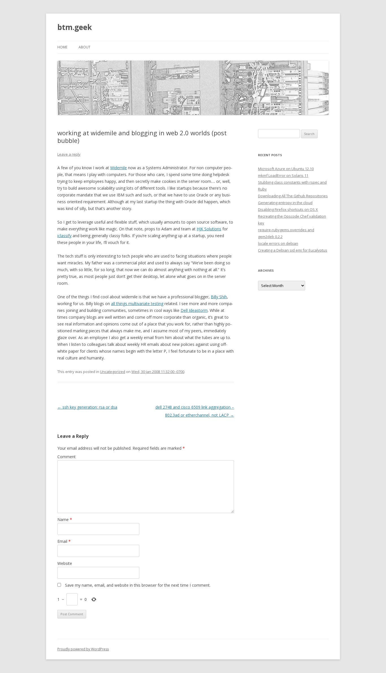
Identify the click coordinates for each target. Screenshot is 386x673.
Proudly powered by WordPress (83, 649)
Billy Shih (219, 296)
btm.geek (74, 27)
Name (64, 519)
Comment (66, 456)
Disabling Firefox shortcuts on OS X (288, 209)
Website (64, 563)
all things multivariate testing (137, 303)
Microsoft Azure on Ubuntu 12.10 (286, 168)
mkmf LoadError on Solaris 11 (283, 175)
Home (62, 47)
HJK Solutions (209, 229)
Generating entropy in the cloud (285, 202)
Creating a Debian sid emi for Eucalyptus (292, 250)
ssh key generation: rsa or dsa (87, 407)
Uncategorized (112, 371)
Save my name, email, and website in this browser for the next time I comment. (138, 585)
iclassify (64, 235)
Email (64, 541)
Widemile (118, 167)
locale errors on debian (278, 243)
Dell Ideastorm (194, 310)
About (84, 47)
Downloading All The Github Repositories (293, 195)
